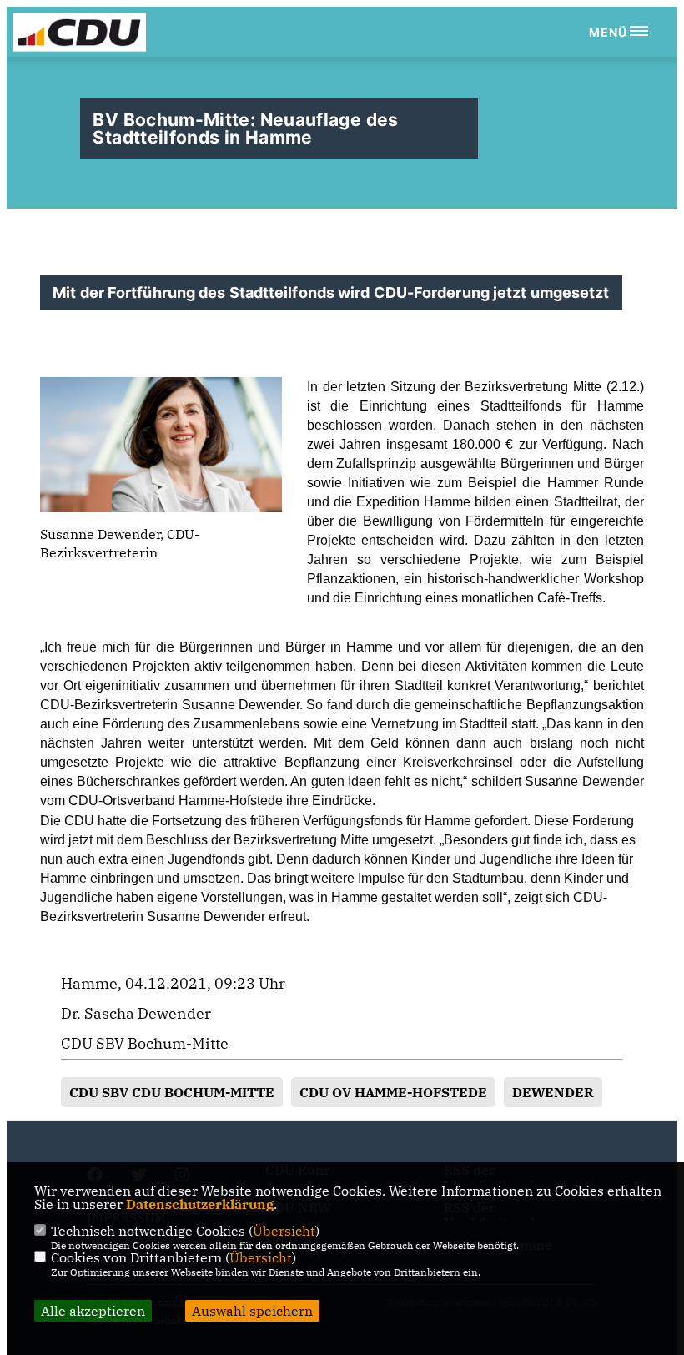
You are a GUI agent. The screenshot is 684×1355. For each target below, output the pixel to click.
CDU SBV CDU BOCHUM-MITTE (171, 1092)
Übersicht (284, 1230)
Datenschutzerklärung (200, 1204)
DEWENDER (553, 1092)
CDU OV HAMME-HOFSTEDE (393, 1092)
